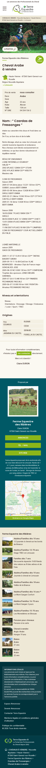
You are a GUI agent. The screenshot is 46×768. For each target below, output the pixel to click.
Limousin (28, 20)
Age (6, 102)
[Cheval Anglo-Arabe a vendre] (23, 631)
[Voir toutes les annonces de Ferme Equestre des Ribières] (23, 401)
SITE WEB (23, 453)
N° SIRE (8, 110)
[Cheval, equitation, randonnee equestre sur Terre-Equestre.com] (23, 9)
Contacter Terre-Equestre (15, 713)
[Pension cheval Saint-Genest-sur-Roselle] (23, 622)
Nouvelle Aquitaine (23, 18)
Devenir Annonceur (12, 708)
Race (7, 96)
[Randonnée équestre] (23, 541)
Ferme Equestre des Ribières (20, 758)
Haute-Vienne (35, 18)
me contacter (24, 353)
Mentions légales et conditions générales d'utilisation (21, 719)
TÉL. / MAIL (23, 445)
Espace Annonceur (12, 704)
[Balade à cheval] (23, 563)
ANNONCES (23, 438)
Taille (7, 108)
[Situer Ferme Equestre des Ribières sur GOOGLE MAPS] (23, 498)
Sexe (7, 99)
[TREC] (23, 551)
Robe (7, 105)
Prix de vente (10, 92)
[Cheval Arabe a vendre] (23, 642)
